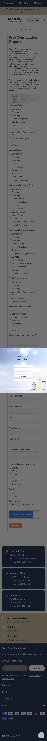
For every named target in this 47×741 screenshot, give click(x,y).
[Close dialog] (44, 350)
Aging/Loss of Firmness (23, 379)
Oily (23, 372)
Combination (23, 376)
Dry (23, 369)
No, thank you (23, 383)
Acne (23, 366)
